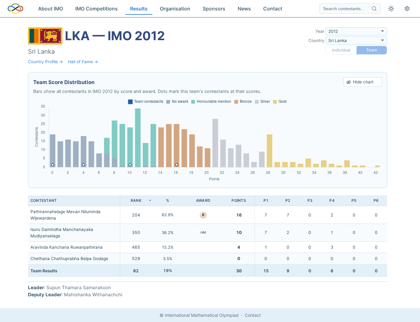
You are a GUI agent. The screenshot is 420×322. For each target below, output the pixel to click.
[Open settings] (407, 8)
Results (139, 9)
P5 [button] (353, 200)
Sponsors (214, 9)
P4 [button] (331, 200)
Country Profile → (45, 61)
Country (316, 40)
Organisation (175, 9)
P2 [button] (287, 200)
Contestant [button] (43, 200)
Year (319, 31)
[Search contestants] (374, 8)
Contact (272, 9)
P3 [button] (309, 200)
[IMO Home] (15, 8)
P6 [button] (376, 200)
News (244, 9)
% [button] (167, 200)
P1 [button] (265, 200)
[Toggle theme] (391, 8)
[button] (136, 200)
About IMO (50, 9)
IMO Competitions (96, 9)
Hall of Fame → (83, 61)
